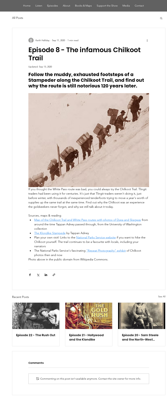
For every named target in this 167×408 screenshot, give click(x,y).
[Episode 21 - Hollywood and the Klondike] (88, 316)
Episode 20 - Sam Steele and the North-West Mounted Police (140, 337)
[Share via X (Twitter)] (37, 274)
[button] (161, 18)
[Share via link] (53, 274)
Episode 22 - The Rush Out (35, 335)
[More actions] (147, 40)
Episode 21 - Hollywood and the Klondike (86, 337)
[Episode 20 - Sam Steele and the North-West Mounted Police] (141, 316)
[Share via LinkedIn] (45, 274)
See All (161, 296)
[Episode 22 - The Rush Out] (35, 316)
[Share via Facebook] (29, 274)
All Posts (17, 18)
